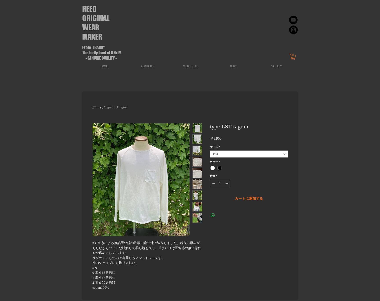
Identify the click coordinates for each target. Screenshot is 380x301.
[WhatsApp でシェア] (213, 215)
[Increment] (227, 183)
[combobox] (249, 154)
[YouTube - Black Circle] (293, 20)
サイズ (215, 146)
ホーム (97, 107)
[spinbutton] (220, 183)
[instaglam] (293, 30)
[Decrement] (213, 183)
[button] (293, 57)
